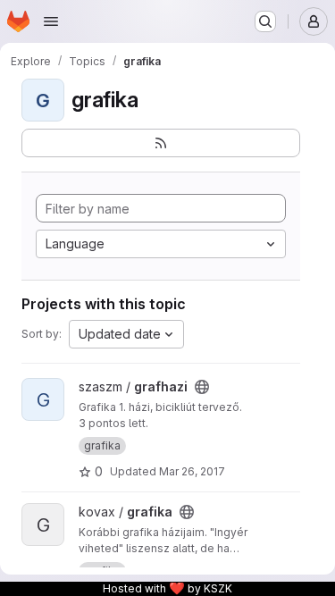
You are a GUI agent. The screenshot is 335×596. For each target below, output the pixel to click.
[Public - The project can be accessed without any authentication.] (202, 387)
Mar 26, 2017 (192, 471)
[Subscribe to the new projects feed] (160, 143)
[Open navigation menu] (51, 21)
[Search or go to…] (265, 21)
